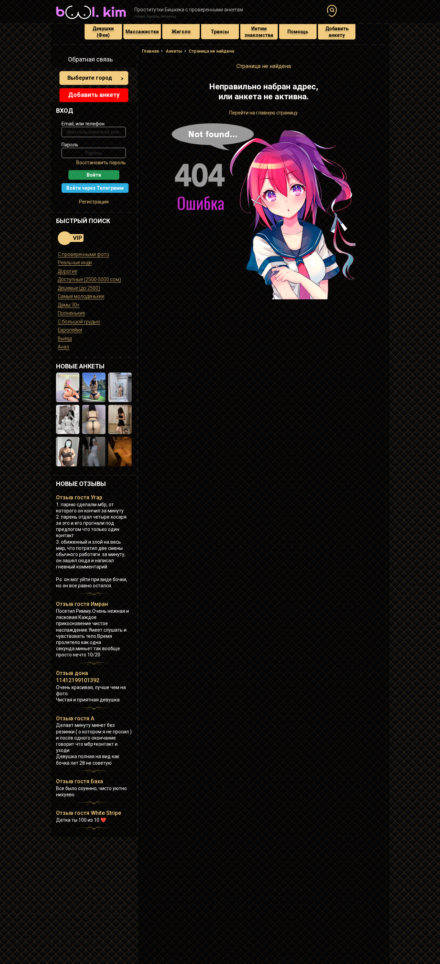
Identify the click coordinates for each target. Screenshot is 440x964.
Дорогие (67, 271)
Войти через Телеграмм (95, 188)
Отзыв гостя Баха (79, 781)
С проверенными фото (83, 254)
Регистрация (94, 201)
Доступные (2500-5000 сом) (89, 279)
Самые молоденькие (81, 296)
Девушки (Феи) (103, 31)
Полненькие (71, 313)
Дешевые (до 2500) (79, 288)
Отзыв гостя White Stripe (88, 813)
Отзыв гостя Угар (79, 497)
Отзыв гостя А (75, 718)
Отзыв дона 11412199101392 (77, 677)
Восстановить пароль (101, 162)
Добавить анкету (337, 31)
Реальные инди (75, 262)
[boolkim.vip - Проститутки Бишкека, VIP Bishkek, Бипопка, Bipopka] (91, 20)
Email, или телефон (83, 123)
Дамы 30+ (69, 305)
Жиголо (181, 31)
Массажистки (142, 31)
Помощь (297, 31)
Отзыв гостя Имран (82, 604)
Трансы (220, 31)
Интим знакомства (258, 31)
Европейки (70, 330)
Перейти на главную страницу (263, 112)
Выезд (65, 338)
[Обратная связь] (60, 60)
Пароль (70, 144)
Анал (63, 347)
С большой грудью (79, 321)
